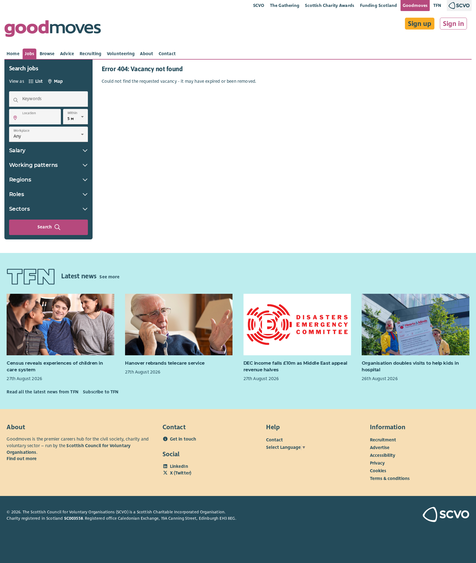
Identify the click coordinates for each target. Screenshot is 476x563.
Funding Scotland (378, 5)
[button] (15, 118)
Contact (274, 440)
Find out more (22, 458)
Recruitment (383, 440)
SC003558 (73, 518)
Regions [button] (20, 179)
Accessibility (382, 455)
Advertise (380, 447)
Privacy (377, 463)
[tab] (13, 54)
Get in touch (183, 439)
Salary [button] (17, 150)
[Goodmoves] (52, 30)
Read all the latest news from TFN (42, 392)
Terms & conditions (390, 478)
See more (109, 277)
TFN (437, 5)
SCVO (258, 5)
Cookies (378, 471)
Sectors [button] (19, 209)
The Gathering (284, 5)
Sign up (419, 24)
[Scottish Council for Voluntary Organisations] (432, 515)
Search (44, 227)
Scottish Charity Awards (329, 5)
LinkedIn (179, 466)
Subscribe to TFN (101, 392)
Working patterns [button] (33, 165)
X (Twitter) (180, 473)
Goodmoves (415, 5)
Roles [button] (16, 194)
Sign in (453, 24)
